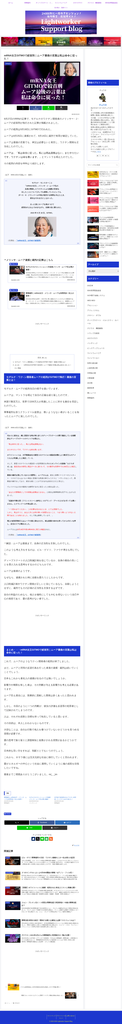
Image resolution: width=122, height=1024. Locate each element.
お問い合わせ (71, 1016)
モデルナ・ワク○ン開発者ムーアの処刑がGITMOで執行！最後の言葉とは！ (40, 362)
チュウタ (103, 105)
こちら (98, 151)
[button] (61, 108)
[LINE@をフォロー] (42, 839)
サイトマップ (52, 1016)
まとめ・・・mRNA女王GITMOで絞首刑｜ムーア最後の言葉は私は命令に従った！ (43, 365)
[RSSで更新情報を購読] (51, 839)
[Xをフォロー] (38, 839)
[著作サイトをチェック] (33, 839)
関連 (19, 368)
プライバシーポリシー (61, 1017)
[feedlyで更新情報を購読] (46, 839)
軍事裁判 (8, 813)
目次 (39, 358)
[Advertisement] (42, 338)
